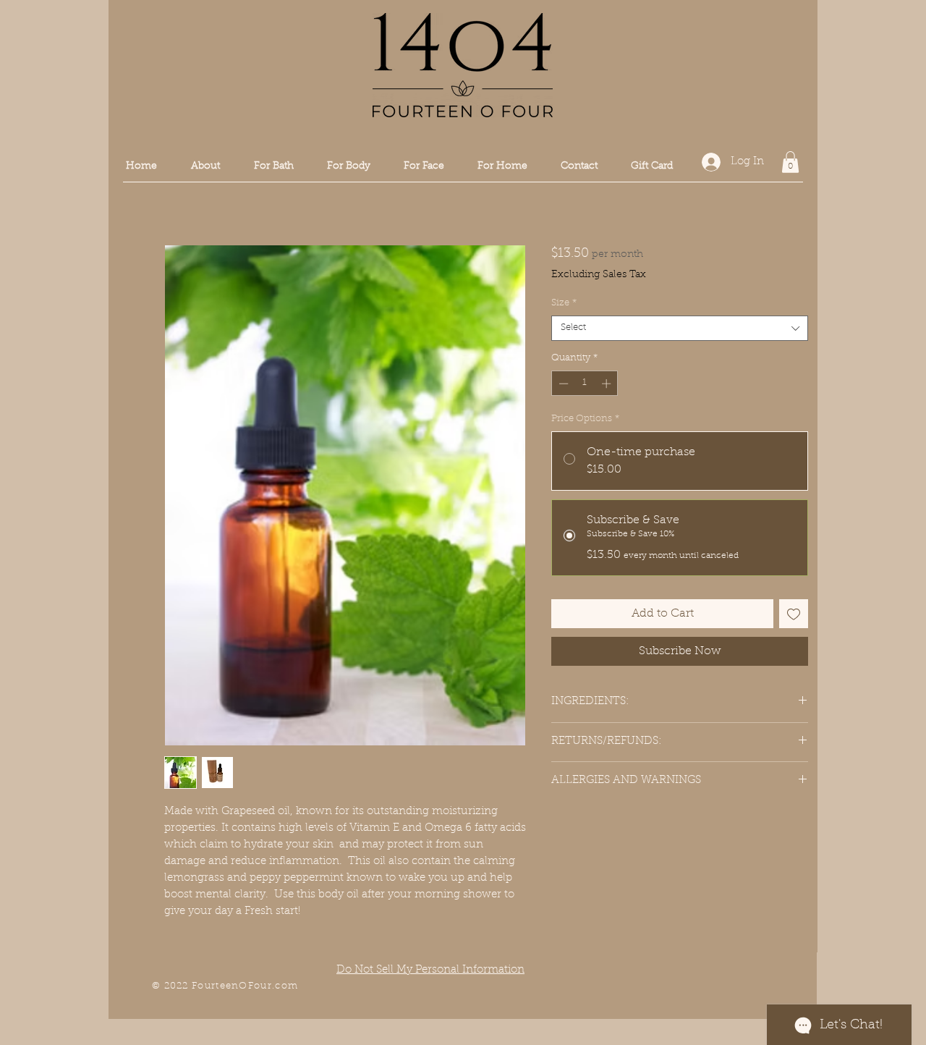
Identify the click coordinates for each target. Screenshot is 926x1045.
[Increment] (607, 383)
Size (564, 303)
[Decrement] (562, 383)
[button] (348, 167)
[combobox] (679, 328)
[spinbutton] (585, 383)
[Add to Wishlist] (793, 613)
